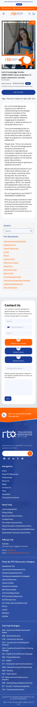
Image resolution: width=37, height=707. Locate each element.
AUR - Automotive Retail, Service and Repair (16, 631)
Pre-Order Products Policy (12, 522)
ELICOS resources (9, 599)
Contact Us (6, 487)
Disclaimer (6, 494)
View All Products (10, 287)
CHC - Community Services (12, 639)
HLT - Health (6, 660)
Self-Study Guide (10, 270)
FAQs (4, 491)
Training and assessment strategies (15, 576)
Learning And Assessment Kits (13, 569)
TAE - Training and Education (13, 689)
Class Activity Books (10, 586)
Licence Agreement (9, 509)
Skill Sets (5, 613)
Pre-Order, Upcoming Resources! (14, 603)
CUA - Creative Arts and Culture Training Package (17, 649)
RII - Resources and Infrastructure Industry (15, 678)
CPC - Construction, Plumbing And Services (15, 643)
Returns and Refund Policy (12, 516)
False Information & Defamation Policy (16, 526)
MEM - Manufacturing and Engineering (17, 667)
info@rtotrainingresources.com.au (25, 8)
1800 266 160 (8, 8)
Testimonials (7, 477)
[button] (4, 14)
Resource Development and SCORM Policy (18, 529)
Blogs (4, 484)
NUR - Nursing (7, 670)
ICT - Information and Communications (17, 664)
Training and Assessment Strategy (17, 280)
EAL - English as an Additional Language (17, 654)
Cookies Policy (7, 519)
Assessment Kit (10, 245)
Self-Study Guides (9, 589)
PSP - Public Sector (9, 674)
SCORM (5, 616)
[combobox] (18, 231)
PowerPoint (8, 266)
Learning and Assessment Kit (15, 241)
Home (4, 471)
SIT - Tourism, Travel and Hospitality (16, 686)
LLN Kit (6, 252)
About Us (5, 481)
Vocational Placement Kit (13, 284)
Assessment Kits (8, 566)
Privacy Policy (7, 512)
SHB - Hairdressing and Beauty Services (17, 683)
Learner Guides (8, 583)
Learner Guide (9, 259)
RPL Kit (6, 255)
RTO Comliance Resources (12, 596)
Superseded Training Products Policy (16, 532)
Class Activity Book (11, 263)
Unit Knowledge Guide (12, 277)
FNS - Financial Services (11, 657)
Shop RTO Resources (10, 474)
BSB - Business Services (11, 636)
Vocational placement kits (12, 573)
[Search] (31, 231)
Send (8, 399)
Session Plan (8, 273)
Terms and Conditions (10, 497)
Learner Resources (11, 248)
